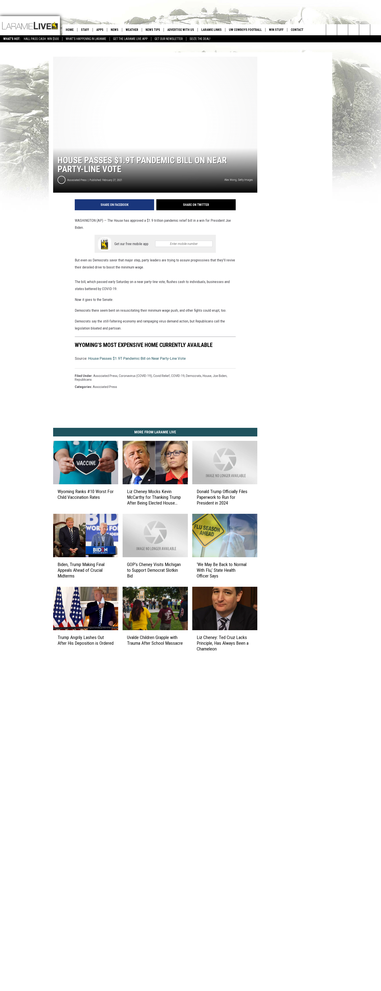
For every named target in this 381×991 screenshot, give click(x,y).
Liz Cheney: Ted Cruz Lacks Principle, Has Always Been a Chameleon (222, 643)
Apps (99, 30)
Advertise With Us (180, 30)
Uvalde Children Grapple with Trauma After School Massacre (155, 640)
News (114, 30)
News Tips (153, 30)
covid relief (161, 376)
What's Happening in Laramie (86, 39)
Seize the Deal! (200, 39)
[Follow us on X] (364, 29)
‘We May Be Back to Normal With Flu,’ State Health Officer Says (222, 570)
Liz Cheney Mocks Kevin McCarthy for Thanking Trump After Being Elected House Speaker (154, 497)
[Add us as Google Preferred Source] (342, 29)
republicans (83, 379)
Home (70, 30)
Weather (132, 30)
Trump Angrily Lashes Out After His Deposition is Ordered (86, 640)
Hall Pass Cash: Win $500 (41, 39)
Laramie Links (211, 30)
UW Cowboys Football (245, 30)
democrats (193, 376)
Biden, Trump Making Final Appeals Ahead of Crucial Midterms (81, 570)
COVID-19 (178, 376)
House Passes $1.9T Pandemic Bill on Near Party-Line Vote (137, 358)
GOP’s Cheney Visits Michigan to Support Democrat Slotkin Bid (154, 570)
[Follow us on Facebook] (353, 29)
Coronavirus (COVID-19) (135, 376)
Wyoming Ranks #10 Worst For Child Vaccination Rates (86, 494)
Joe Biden (220, 376)
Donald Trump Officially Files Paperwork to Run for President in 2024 (222, 497)
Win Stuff (276, 30)
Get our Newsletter (169, 39)
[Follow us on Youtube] (375, 29)
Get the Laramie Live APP (130, 39)
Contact (297, 30)
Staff (85, 30)
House (207, 376)
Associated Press (77, 180)
